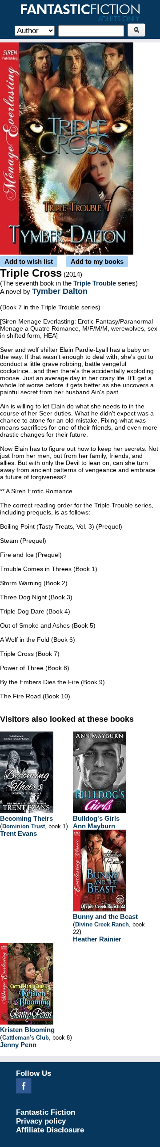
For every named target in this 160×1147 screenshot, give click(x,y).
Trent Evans (18, 833)
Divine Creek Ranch (102, 924)
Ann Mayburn (94, 826)
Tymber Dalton (60, 291)
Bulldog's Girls (96, 818)
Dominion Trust (23, 826)
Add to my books (97, 261)
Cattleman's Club (25, 1037)
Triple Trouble (94, 283)
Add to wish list (28, 261)
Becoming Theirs (26, 818)
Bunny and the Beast (105, 916)
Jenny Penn (18, 1044)
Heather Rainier (97, 939)
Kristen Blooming (27, 1029)
